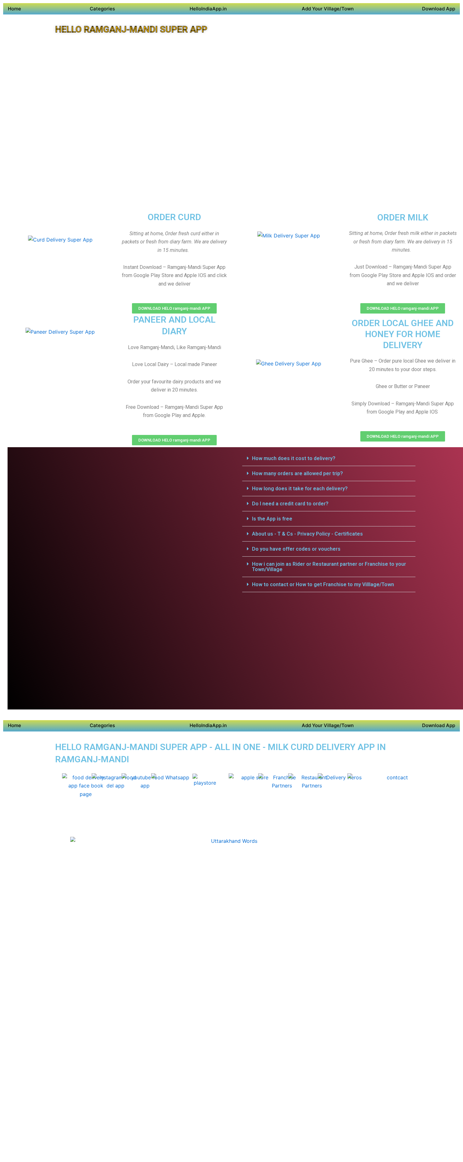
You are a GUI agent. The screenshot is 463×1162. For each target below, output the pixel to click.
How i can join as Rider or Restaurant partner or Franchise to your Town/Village (329, 566)
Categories (102, 9)
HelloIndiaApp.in (208, 9)
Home (14, 9)
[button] (328, 458)
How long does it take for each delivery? (300, 489)
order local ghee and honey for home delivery (403, 334)
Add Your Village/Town (328, 9)
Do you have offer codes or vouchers (296, 549)
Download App (438, 9)
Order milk (402, 217)
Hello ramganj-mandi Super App (131, 29)
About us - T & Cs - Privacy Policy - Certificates (307, 534)
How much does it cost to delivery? (293, 458)
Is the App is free (272, 519)
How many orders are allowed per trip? (297, 473)
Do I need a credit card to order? (290, 504)
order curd (174, 217)
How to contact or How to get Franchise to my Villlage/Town (323, 584)
